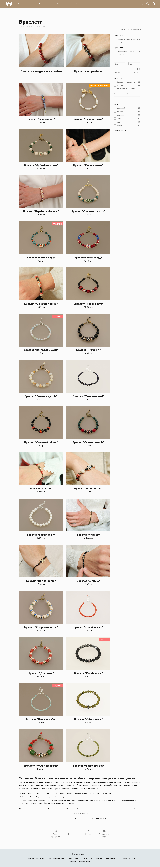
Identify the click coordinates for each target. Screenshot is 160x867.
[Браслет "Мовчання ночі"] (88, 376)
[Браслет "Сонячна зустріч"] (41, 376)
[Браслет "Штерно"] (88, 561)
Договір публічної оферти (34, 858)
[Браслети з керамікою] (88, 50)
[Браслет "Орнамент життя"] (88, 191)
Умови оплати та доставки (77, 858)
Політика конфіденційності (56, 858)
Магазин (21, 4)
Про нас (32, 4)
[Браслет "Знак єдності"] (41, 99)
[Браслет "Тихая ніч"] (88, 330)
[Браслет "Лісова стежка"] (88, 745)
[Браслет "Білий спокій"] (41, 515)
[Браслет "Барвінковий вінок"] (41, 191)
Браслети (42, 26)
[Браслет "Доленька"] (41, 653)
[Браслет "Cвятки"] (41, 468)
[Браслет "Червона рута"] (88, 283)
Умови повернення (64, 4)
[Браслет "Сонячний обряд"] (41, 422)
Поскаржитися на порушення (80, 861)
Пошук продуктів (55, 835)
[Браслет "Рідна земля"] (88, 468)
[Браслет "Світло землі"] (88, 699)
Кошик (88, 834)
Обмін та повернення (96, 858)
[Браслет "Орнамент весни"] (41, 283)
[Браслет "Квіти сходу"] (88, 237)
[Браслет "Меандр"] (88, 515)
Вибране (71, 834)
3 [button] (78, 818)
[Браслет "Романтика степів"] (41, 745)
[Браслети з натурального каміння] (41, 50)
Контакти (79, 4)
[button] (9, 4)
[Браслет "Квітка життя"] (41, 561)
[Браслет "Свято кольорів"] (88, 422)
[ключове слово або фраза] (115, 97)
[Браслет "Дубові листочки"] (41, 145)
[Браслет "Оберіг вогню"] (88, 607)
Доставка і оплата (46, 4)
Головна (22, 26)
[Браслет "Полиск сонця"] (88, 145)
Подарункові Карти (104, 835)
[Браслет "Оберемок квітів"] (41, 607)
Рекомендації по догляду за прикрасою (120, 858)
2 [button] (75, 818)
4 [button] (82, 818)
